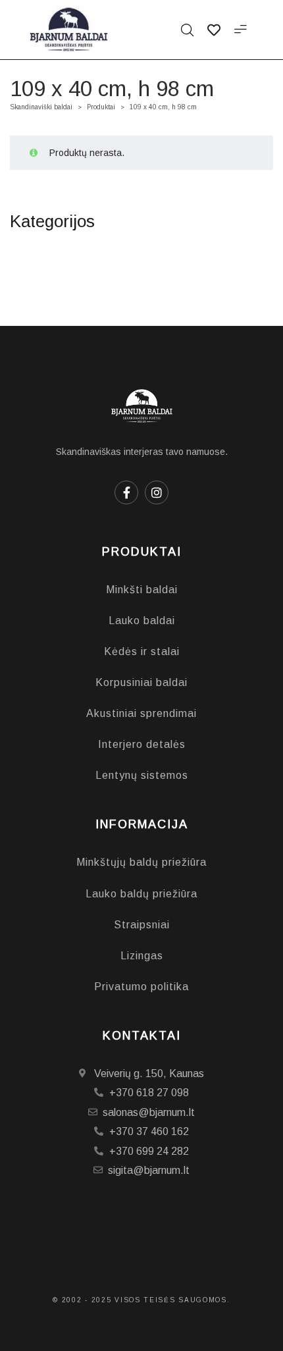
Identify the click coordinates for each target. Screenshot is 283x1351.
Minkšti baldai (142, 589)
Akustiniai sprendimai (141, 713)
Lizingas (141, 955)
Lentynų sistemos (141, 775)
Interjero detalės (142, 744)
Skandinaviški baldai (41, 107)
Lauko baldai (142, 620)
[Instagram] (156, 492)
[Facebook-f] (126, 492)
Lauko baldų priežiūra (141, 893)
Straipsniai (142, 924)
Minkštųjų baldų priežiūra (141, 862)
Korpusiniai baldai (141, 682)
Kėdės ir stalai (142, 651)
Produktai (101, 107)
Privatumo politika (141, 986)
